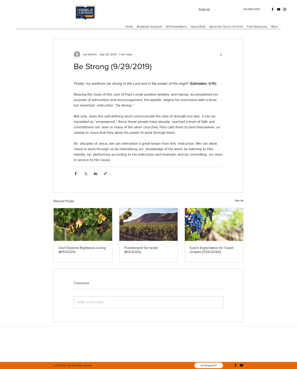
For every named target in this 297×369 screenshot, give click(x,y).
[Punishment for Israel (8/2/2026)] (148, 224)
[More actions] (220, 54)
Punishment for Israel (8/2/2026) (141, 250)
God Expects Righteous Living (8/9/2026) (82, 250)
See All (239, 200)
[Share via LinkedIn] (95, 173)
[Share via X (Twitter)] (85, 173)
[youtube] (279, 9)
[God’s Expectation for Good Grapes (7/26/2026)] (214, 224)
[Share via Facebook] (76, 173)
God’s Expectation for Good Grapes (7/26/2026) (211, 250)
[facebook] (273, 9)
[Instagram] (285, 9)
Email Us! (204, 9)
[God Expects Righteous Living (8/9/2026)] (83, 224)
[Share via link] (105, 173)
